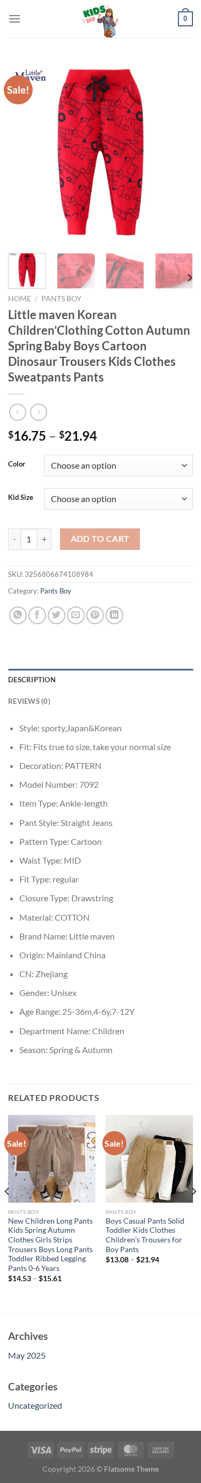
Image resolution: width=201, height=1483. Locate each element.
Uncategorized (35, 1405)
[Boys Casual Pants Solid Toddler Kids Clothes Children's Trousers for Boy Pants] (149, 1159)
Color (16, 464)
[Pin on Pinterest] (95, 615)
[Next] (175, 152)
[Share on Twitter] (56, 615)
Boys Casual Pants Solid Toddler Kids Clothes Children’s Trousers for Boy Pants (145, 1235)
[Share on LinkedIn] (114, 615)
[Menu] (14, 18)
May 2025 (27, 1355)
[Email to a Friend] (76, 615)
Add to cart (100, 538)
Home (19, 298)
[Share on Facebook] (37, 615)
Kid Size (20, 498)
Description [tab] (32, 679)
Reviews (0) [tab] (29, 701)
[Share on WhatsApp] (18, 615)
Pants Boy (61, 298)
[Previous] (25, 152)
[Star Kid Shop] (100, 19)
